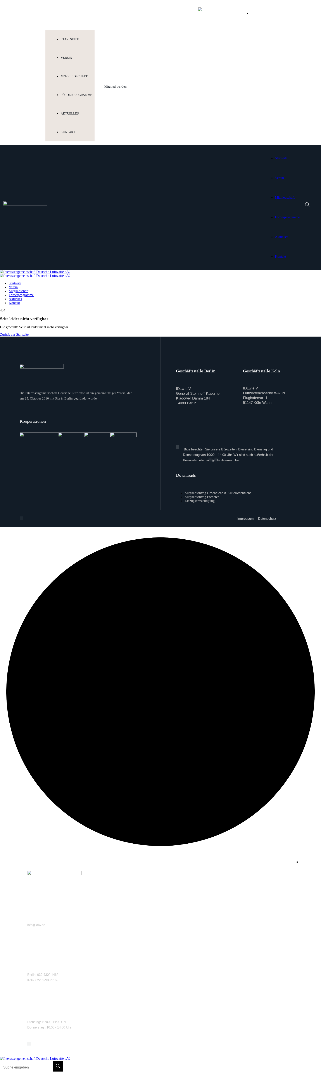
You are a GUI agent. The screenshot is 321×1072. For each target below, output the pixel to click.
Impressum (245, 518)
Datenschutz (267, 518)
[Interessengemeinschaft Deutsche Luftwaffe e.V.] (35, 272)
